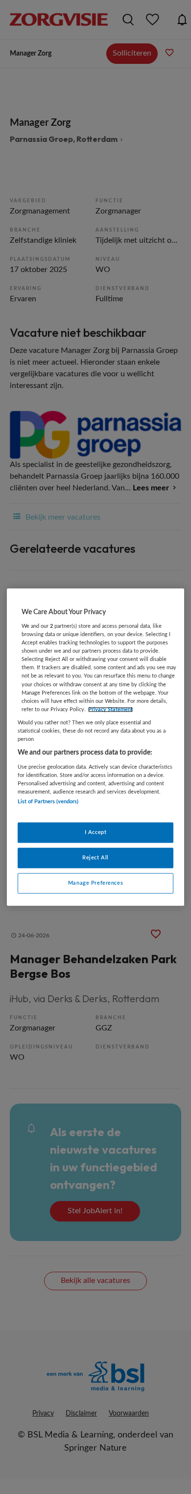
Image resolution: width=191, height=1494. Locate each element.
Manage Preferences (95, 883)
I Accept (96, 832)
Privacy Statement (110, 709)
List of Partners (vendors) (48, 801)
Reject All (95, 857)
